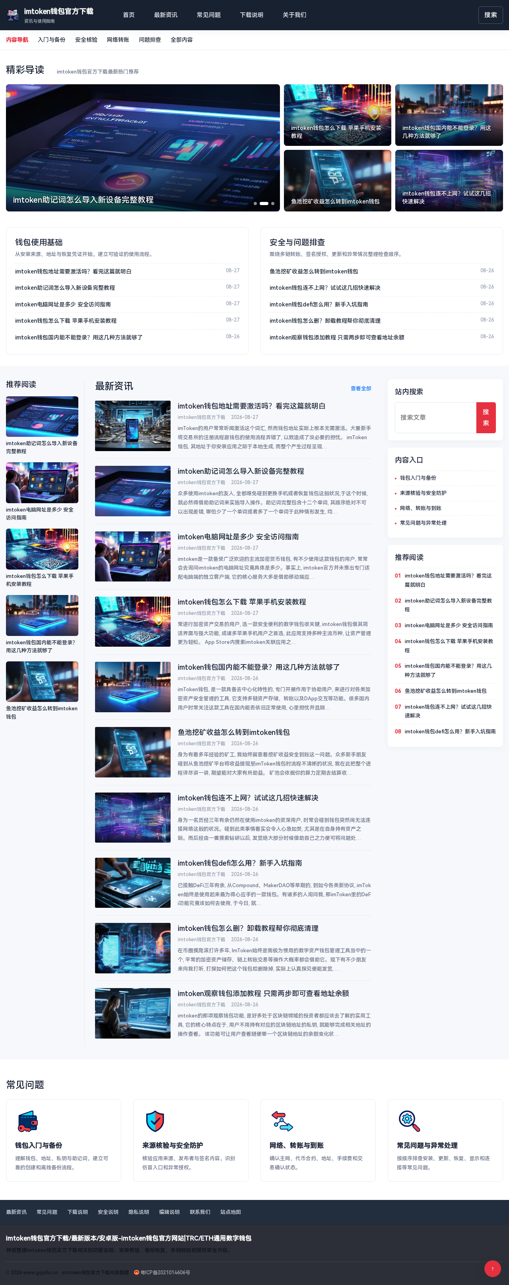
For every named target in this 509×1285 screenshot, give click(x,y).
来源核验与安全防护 (423, 493)
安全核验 (86, 40)
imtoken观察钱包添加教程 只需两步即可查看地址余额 (337, 337)
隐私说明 (138, 1212)
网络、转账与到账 (420, 508)
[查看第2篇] (264, 203)
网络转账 (118, 40)
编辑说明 (169, 1212)
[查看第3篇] (272, 203)
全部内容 (182, 40)
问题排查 (150, 40)
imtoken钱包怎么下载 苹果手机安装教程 (66, 321)
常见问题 (209, 15)
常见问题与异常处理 (423, 523)
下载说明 (252, 15)
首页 (129, 15)
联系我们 (200, 1212)
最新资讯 (166, 15)
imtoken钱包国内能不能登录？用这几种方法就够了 (79, 337)
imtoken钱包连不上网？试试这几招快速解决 (325, 288)
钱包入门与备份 (418, 478)
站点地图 (230, 1212)
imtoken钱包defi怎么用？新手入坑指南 (319, 304)
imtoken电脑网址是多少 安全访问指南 (63, 304)
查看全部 (361, 389)
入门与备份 (52, 40)
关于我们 (295, 15)
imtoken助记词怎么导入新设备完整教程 (65, 288)
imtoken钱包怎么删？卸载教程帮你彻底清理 (325, 321)
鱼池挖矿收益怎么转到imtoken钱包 (314, 271)
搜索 (490, 15)
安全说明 (108, 1212)
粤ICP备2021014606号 (165, 1272)
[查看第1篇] (255, 203)
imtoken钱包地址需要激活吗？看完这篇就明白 (73, 271)
